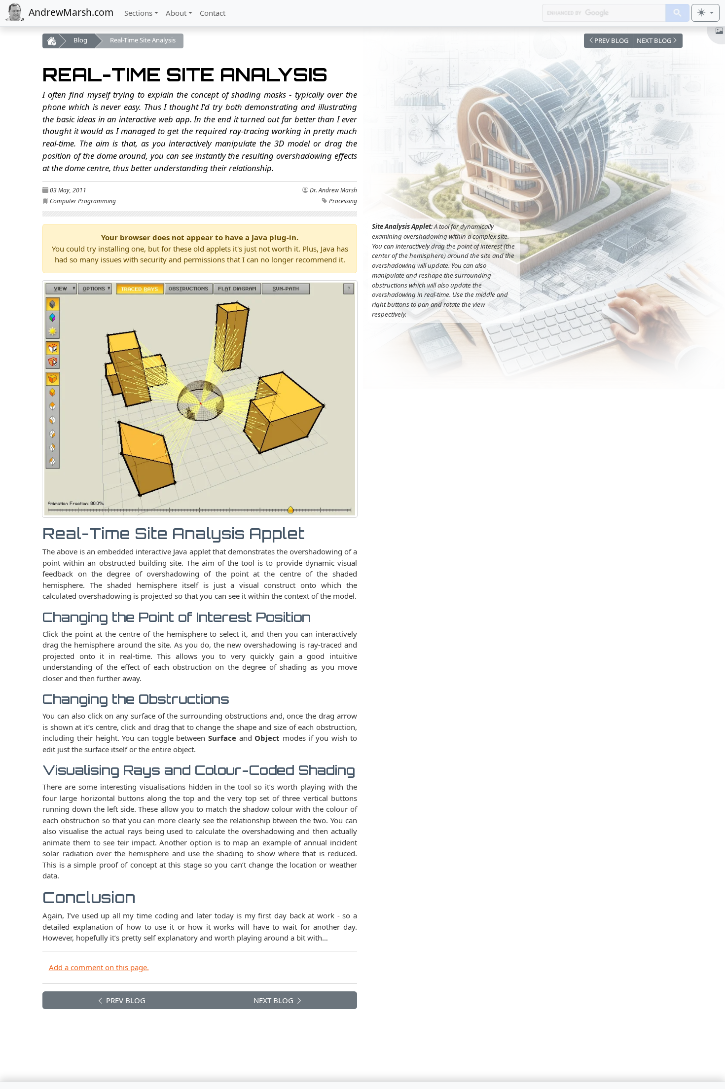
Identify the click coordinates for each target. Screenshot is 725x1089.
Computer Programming (83, 201)
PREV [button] (124, 1000)
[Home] (50, 41)
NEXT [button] (273, 1000)
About (176, 13)
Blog (80, 40)
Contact (212, 13)
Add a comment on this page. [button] (99, 967)
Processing (343, 201)
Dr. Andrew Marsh (333, 190)
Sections (138, 13)
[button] (608, 41)
